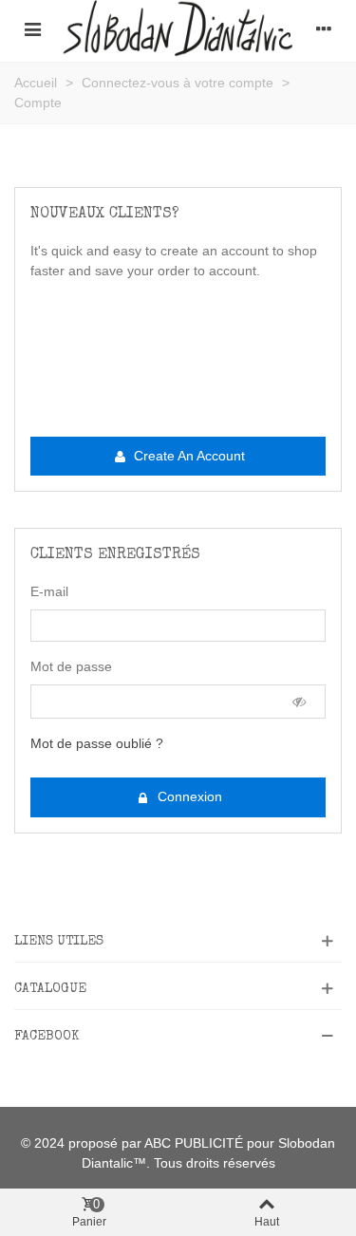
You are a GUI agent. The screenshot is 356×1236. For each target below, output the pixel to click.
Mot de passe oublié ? (96, 743)
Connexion (188, 796)
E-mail (49, 591)
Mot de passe (71, 666)
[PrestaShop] (178, 28)
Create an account (187, 455)
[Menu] (32, 28)
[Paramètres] (324, 28)
